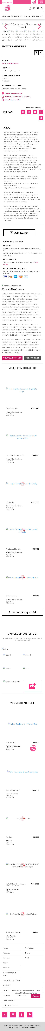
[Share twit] (29, 112)
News (33, 16)
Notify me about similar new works (17, 97)
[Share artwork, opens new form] (23, 112)
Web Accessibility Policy (10, 974)
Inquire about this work (13, 93)
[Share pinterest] (34, 112)
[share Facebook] (40, 112)
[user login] (30, 8)
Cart (27, 958)
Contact (39, 16)
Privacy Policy (13, 1028)
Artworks (6, 16)
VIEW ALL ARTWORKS (12, 358)
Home (5, 948)
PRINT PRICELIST (32, 358)
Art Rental (7, 985)
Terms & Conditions (29, 1028)
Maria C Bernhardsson (10, 63)
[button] (39, 26)
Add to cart (21, 232)
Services (27, 16)
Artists (14, 16)
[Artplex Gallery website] (41, 2)
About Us (6, 953)
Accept (36, 996)
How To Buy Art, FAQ (11, 980)
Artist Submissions (10, 1005)
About (20, 16)
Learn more (21, 995)
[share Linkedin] (40, 118)
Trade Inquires (8, 1000)
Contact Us (29, 948)
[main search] (41, 9)
